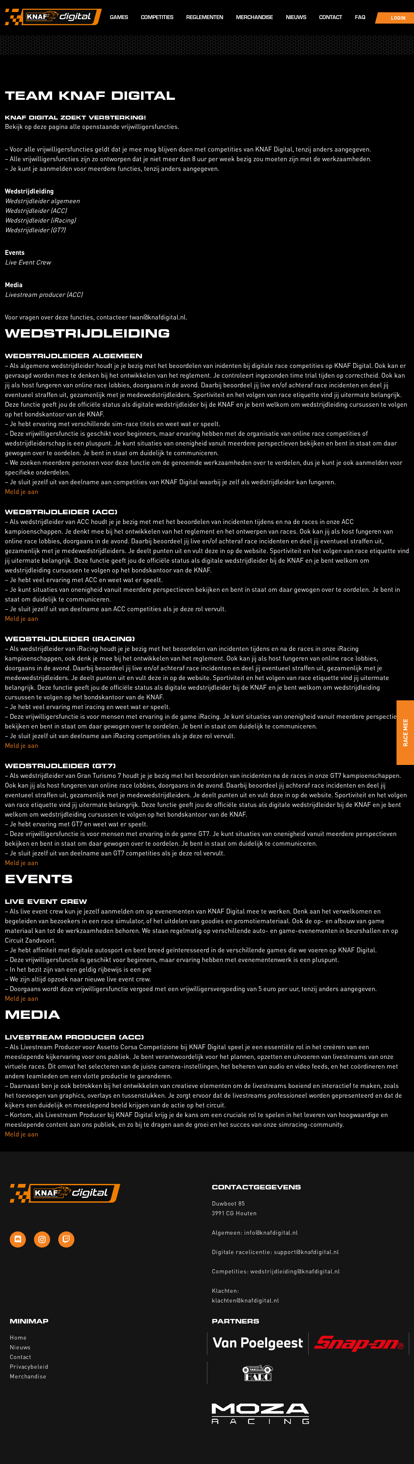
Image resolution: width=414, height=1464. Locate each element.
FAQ (360, 18)
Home (18, 1337)
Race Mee (405, 733)
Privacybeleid (29, 1366)
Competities (157, 18)
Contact (330, 18)
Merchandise (254, 18)
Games (119, 18)
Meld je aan (21, 491)
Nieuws (296, 18)
